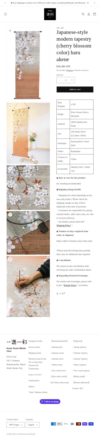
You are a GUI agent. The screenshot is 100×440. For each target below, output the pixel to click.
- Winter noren (56, 365)
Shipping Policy (64, 225)
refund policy (34, 381)
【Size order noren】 (59, 377)
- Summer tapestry (80, 353)
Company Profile (35, 341)
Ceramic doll (78, 388)
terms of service (35, 375)
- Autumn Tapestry (80, 359)
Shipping (69, 70)
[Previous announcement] (5, 3)
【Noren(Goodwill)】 (59, 341)
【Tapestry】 (78, 341)
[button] (5, 14)
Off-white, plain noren (60, 383)
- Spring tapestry (79, 347)
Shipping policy (35, 353)
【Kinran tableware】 (81, 383)
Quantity (60, 75)
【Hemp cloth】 (79, 377)
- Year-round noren (58, 371)
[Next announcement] (95, 3)
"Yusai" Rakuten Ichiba (38, 392)
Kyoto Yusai (17, 434)
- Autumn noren (57, 359)
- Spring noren (56, 347)
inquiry (31, 386)
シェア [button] (62, 293)
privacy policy (34, 347)
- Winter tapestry (79, 365)
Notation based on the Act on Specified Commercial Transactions (37, 364)
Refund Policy (70, 285)
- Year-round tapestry (81, 371)
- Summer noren (57, 353)
